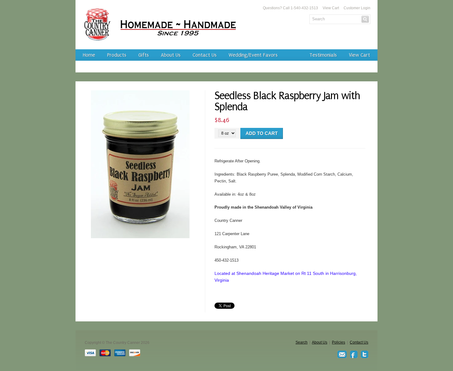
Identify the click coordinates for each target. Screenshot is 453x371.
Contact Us (205, 55)
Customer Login (357, 8)
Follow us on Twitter (364, 354)
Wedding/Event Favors (253, 55)
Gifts (143, 55)
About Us (171, 55)
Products (116, 55)
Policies (338, 342)
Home (89, 55)
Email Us (342, 354)
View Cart (331, 8)
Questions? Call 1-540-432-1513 (290, 8)
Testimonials (323, 55)
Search (302, 342)
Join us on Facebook (353, 354)
